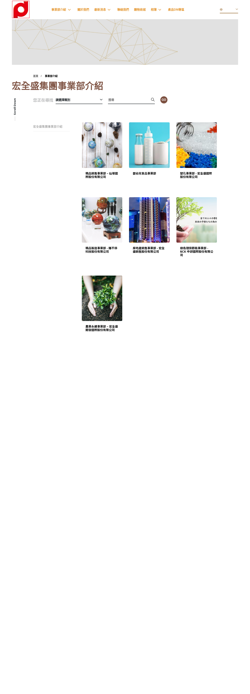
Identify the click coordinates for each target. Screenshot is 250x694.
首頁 (35, 76)
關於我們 (83, 9)
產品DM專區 (176, 9)
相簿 (154, 9)
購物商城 (140, 9)
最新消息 (100, 9)
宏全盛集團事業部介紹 (47, 126)
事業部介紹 (58, 9)
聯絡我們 (123, 9)
